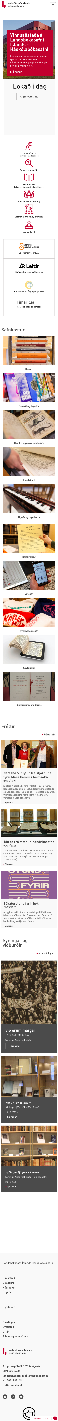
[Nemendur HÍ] (29, 225)
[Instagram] (13, 1396)
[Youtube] (21, 1396)
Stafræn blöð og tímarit (29, 306)
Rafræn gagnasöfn (29, 170)
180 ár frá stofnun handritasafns (28, 841)
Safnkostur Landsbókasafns (29, 272)
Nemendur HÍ (29, 231)
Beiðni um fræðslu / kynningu (29, 216)
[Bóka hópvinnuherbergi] (29, 194)
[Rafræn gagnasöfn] (29, 163)
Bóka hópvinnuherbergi (29, 201)
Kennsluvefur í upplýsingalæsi (29, 291)
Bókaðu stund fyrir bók (21, 903)
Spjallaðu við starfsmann (40, 1418)
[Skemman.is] (29, 177)
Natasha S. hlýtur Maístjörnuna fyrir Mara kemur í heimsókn (27, 775)
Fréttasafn (48, 734)
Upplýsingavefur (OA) (29, 252)
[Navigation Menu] (53, 4)
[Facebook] (5, 1396)
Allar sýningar (45, 953)
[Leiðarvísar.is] (29, 146)
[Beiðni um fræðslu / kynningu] (29, 209)
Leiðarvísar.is (29, 153)
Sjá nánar (8, 802)
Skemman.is (29, 184)
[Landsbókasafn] (16, 4)
